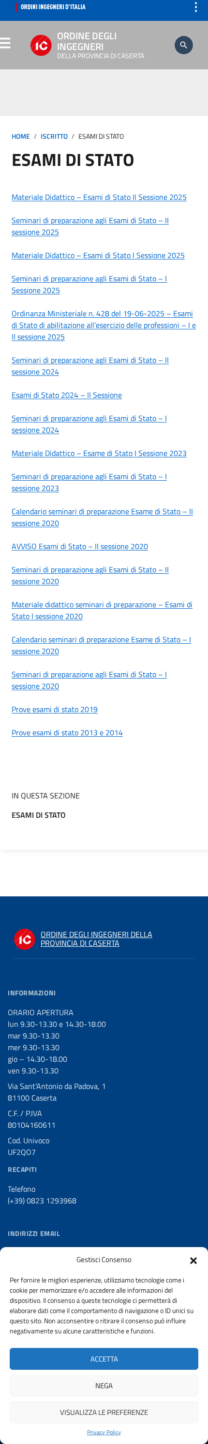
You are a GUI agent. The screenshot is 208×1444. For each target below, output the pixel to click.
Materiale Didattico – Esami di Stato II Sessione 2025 (99, 197)
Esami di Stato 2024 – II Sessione (67, 395)
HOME (21, 136)
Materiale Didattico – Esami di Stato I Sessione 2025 (98, 255)
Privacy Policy (104, 1432)
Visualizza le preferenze (104, 1412)
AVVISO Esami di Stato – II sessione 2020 (80, 546)
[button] (193, 1260)
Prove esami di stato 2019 (55, 709)
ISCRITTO (54, 136)
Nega (104, 1385)
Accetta (104, 1358)
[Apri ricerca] (183, 45)
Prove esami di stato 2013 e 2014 (67, 732)
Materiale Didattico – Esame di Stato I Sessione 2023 (99, 453)
